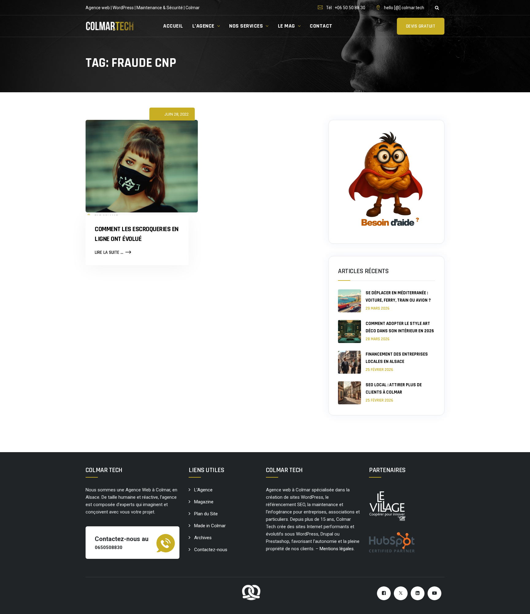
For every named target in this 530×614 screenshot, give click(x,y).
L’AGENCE (203, 25)
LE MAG (286, 25)
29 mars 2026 (378, 308)
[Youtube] (434, 593)
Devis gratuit (421, 26)
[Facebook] (384, 593)
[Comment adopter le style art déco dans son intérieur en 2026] (349, 331)
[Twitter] (401, 593)
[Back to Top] (517, 604)
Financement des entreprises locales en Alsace (397, 357)
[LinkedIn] (417, 593)
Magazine (203, 502)
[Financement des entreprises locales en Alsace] (349, 362)
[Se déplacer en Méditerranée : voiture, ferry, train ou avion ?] (349, 300)
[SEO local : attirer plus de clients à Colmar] (349, 392)
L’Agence (203, 490)
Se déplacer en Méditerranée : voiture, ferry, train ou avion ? (398, 296)
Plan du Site (206, 514)
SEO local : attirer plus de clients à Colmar (394, 388)
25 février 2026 (379, 369)
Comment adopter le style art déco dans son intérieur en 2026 (400, 327)
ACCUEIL (173, 25)
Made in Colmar (210, 525)
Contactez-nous (210, 549)
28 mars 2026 (378, 339)
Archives (203, 537)
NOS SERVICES (246, 25)
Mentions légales (337, 548)
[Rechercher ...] (437, 7)
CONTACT (321, 25)
